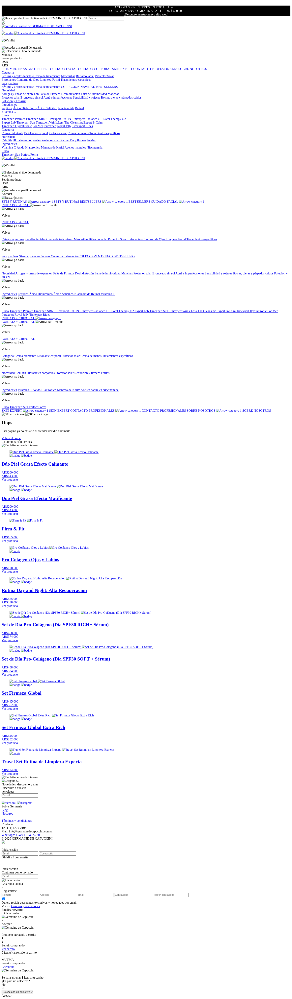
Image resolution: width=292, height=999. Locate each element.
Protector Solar (104, 76)
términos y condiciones (25, 906)
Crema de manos (78, 133)
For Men (38, 126)
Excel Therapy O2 (114, 119)
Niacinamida (66, 108)
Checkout (8, 966)
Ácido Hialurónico (25, 108)
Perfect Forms (29, 154)
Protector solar (11, 97)
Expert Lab (9, 122)
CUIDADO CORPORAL (95, 69)
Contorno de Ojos (27, 79)
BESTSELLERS (39, 69)
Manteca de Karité (52, 147)
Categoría (8, 239)
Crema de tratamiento (46, 76)
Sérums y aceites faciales (17, 86)
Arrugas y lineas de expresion (20, 94)
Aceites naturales (75, 147)
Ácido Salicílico (47, 108)
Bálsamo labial (85, 76)
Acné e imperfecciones (58, 97)
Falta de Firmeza (50, 94)
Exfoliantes (9, 79)
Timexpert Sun (25, 122)
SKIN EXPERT (122, 69)
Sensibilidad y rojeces (86, 97)
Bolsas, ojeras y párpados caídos (121, 97)
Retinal (79, 108)
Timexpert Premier (13, 119)
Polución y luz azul (14, 101)
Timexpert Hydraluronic (17, 126)
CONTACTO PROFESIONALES (155, 69)
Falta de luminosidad (94, 94)
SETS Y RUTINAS (15, 69)
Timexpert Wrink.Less (50, 122)
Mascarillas (68, 76)
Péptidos (7, 108)
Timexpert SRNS (36, 119)
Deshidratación (70, 94)
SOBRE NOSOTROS (192, 69)
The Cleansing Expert (78, 122)
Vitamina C (9, 111)
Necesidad (8, 273)
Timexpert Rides (82, 126)
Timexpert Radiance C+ (87, 119)
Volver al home (11, 438)
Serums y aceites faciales (17, 76)
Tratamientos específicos (76, 79)
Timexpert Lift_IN (59, 119)
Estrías (91, 140)
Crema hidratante (12, 133)
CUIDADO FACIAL (64, 69)
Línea (5, 311)
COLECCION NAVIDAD (78, 86)
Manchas (113, 94)
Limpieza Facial (50, 79)
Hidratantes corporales (27, 140)
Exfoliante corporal (36, 133)
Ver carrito (8, 949)
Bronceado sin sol (31, 97)
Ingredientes (9, 294)
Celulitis (7, 140)
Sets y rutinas (10, 256)
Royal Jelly (64, 126)
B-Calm (97, 122)
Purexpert (50, 126)
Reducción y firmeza (73, 140)
